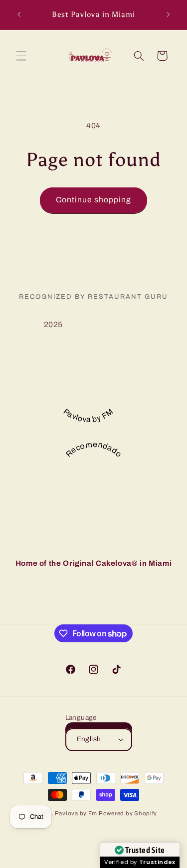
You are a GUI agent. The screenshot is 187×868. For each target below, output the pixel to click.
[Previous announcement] (19, 14)
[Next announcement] (168, 14)
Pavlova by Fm (77, 813)
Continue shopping (94, 199)
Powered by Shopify (128, 813)
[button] (20, 55)
